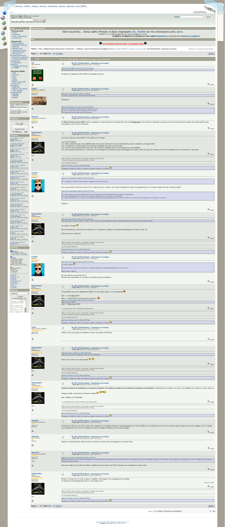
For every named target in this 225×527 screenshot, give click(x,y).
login (30, 16)
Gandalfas (14, 282)
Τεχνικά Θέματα (52, 6)
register (36, 16)
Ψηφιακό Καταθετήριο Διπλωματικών (18, 60)
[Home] (5, 12)
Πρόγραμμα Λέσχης (19, 50)
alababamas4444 (17, 161)
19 (48, 54)
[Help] (4, 22)
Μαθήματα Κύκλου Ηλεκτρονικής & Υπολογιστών (59, 49)
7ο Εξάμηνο (79, 49)
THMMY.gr (34, 49)
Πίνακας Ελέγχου (16, 102)
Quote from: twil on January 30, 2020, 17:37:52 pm (75, 93)
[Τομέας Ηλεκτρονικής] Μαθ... (18, 198)
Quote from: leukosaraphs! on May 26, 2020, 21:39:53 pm (77, 261)
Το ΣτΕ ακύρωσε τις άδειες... (17, 193)
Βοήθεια (142, 31)
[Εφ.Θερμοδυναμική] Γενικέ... (18, 171)
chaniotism (14, 274)
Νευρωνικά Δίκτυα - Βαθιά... (17, 231)
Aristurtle (16, 75)
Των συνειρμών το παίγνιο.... (17, 138)
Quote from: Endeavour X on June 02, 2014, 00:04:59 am (77, 107)
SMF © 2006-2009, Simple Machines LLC (118, 522)
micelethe (14, 279)
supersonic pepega (17, 144)
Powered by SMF (100, 522)
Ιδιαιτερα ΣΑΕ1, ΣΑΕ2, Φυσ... (18, 215)
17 (42, 54)
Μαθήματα (35, 6)
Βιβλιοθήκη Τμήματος (20, 45)
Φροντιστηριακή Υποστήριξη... (18, 187)
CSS (124, 523)
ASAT (15, 78)
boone (34, 327)
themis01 (13, 278)
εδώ (134, 31)
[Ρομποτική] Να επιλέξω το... (17, 237)
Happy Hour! (71, 6)
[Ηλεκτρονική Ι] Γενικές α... (17, 204)
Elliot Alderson (125, 49)
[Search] (5, 28)
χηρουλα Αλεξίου (16, 194)
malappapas (14, 283)
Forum (15, 33)
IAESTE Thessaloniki (20, 89)
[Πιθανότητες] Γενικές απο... (17, 182)
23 (54, 54)
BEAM (15, 80)
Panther (15, 97)
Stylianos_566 (15, 277)
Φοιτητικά (43, 6)
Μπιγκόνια (15, 139)
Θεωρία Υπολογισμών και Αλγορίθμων (97, 49)
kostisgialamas (16, 216)
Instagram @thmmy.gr (20, 66)
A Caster (35, 173)
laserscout (35, 452)
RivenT (14, 238)
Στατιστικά (14, 248)
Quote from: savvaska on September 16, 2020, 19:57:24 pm (78, 457)
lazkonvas (35, 436)
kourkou (14, 188)
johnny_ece (15, 199)
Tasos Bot (14, 243)
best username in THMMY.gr (17, 220)
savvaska (35, 420)
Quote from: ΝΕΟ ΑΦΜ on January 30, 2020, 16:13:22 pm (77, 68)
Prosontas (132, 49)
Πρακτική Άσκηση (18, 52)
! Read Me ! (27, 6)
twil (33, 63)
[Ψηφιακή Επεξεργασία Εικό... (18, 242)
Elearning (16, 47)
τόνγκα (34, 88)
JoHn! (13, 284)
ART (14, 76)
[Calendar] (3, 33)
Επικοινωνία (17, 38)
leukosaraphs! (37, 132)
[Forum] (3, 17)
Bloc (115, 523)
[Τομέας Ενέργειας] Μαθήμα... (18, 165)
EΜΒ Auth (16, 87)
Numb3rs (35, 117)
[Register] (5, 43)
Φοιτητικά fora (17, 48)
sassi (13, 232)
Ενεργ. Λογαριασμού (20, 36)
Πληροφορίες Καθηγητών (15, 63)
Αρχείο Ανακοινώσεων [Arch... (18, 149)
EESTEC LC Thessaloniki (15, 84)
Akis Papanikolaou (16, 281)
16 (40, 54)
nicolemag (14, 286)
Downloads (18, 6)
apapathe (14, 287)
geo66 (118, 49)
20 (50, 54)
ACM (14, 73)
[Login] (4, 38)
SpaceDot (16, 94)
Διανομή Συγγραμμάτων (21, 57)
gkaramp (13, 275)
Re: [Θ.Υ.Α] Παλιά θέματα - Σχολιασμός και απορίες (90, 63)
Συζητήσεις (62, 6)
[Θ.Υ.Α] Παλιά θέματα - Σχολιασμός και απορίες (162, 49)
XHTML (120, 523)
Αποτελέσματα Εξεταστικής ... (18, 143)
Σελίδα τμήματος (18, 43)
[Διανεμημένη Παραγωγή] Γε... (18, 176)
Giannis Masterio (17, 205)
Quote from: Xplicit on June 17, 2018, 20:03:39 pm (75, 165)
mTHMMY (16, 68)
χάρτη (179, 31)
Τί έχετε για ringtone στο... (17, 226)
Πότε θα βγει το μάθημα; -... (17, 160)
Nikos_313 (15, 150)
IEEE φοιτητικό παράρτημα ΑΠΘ (16, 91)
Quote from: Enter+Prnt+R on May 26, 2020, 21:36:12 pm (77, 219)
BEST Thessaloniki (19, 82)
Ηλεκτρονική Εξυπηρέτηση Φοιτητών (18, 54)
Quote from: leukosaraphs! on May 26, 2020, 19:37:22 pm (77, 178)
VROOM (15, 96)
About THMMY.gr (81, 6)
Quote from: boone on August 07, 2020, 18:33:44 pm (76, 352)
